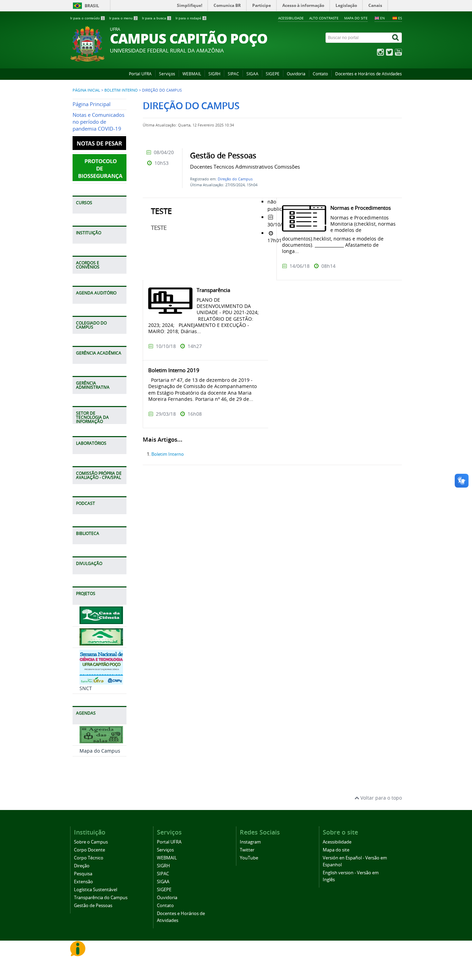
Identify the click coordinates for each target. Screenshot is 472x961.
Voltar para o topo (380, 797)
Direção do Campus (235, 178)
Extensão (83, 882)
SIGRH (214, 74)
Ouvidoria (296, 74)
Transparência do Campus (101, 898)
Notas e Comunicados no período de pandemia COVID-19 (98, 122)
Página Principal (92, 104)
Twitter (247, 850)
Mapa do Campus (99, 750)
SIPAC (233, 74)
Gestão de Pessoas (93, 905)
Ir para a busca (156, 18)
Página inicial (86, 90)
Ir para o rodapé (191, 18)
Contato (320, 74)
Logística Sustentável (95, 890)
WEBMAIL (191, 74)
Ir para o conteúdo (87, 18)
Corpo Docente (89, 850)
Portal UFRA (140, 74)
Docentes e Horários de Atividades (368, 74)
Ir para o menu (123, 18)
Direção (81, 866)
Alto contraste (324, 18)
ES (400, 18)
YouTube (249, 858)
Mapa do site (356, 18)
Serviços (167, 74)
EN (382, 18)
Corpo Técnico (88, 858)
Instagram (250, 842)
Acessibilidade (291, 18)
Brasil (92, 6)
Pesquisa (83, 874)
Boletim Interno (121, 90)
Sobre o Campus (91, 842)
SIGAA (252, 74)
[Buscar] (396, 37)
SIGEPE (273, 74)
